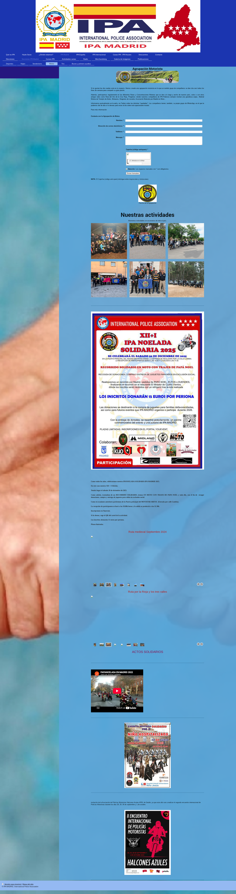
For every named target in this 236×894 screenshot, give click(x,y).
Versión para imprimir (13, 884)
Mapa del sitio (28, 884)
